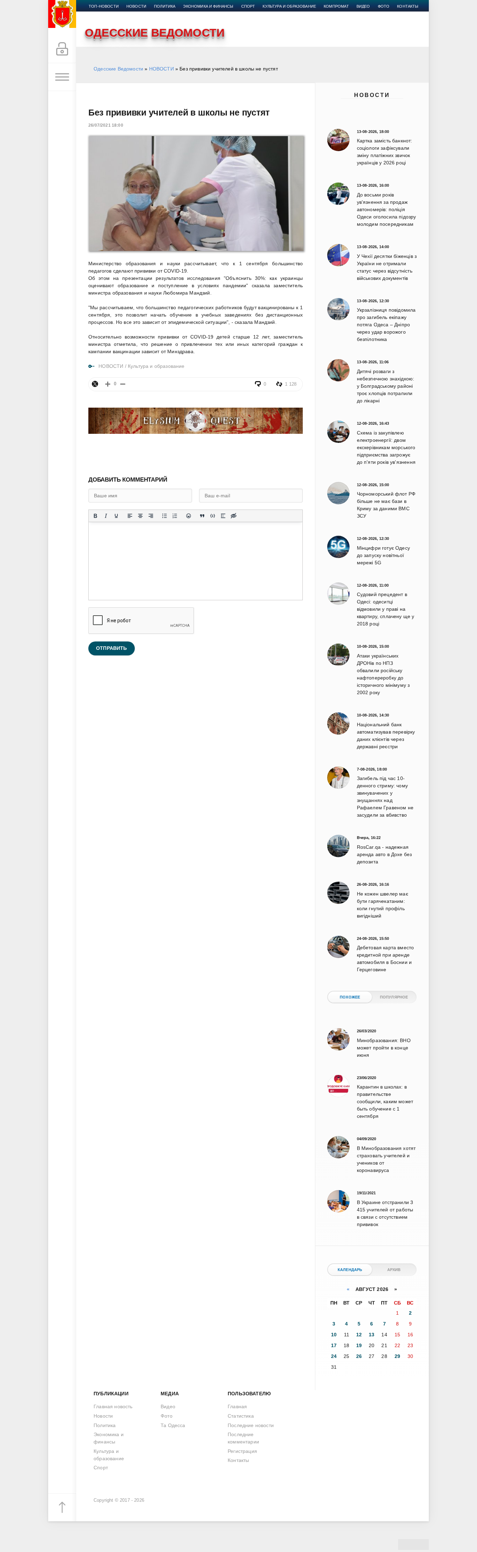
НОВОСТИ (161, 69)
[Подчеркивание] (116, 516)
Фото (384, 6)
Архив (394, 1270)
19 (359, 1345)
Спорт (248, 6)
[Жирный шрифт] (95, 516)
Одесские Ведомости (118, 69)
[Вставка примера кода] (212, 516)
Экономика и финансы (208, 6)
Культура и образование (289, 6)
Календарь (350, 1270)
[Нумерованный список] (175, 516)
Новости (372, 95)
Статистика (241, 1416)
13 (371, 1334)
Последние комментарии (243, 1438)
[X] (95, 384)
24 (334, 1356)
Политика (164, 6)
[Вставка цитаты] (202, 516)
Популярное (394, 997)
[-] (123, 384)
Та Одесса (173, 1425)
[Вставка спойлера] (223, 516)
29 (397, 1356)
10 (334, 1334)
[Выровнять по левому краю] (130, 516)
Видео (363, 6)
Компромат (336, 6)
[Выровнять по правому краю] (151, 516)
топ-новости (104, 6)
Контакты (407, 6)
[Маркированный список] (164, 516)
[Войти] (62, 49)
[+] (108, 384)
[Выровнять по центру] (140, 516)
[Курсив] (106, 516)
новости (136, 6)
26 (359, 1356)
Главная (237, 1406)
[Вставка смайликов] (188, 516)
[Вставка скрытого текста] (233, 516)
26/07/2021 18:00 (105, 125)
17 (334, 1345)
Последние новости (251, 1425)
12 (359, 1334)
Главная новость (113, 1406)
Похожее (350, 997)
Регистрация (242, 1451)
